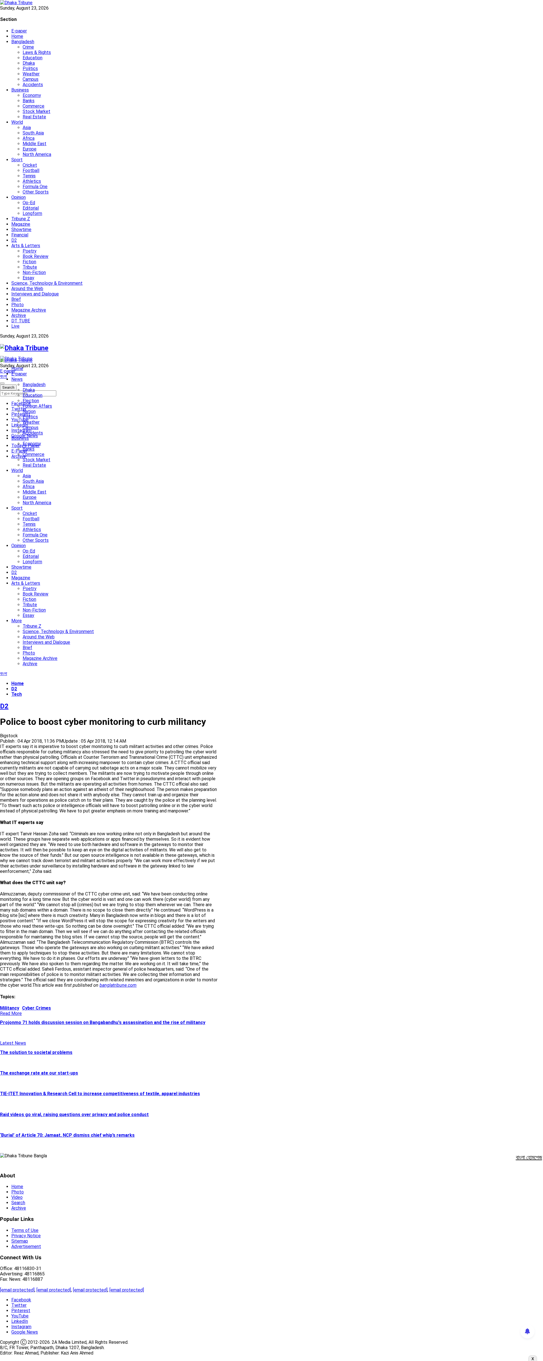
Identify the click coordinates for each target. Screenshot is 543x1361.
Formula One (35, 186)
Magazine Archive (28, 310)
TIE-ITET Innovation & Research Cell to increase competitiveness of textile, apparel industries (100, 1093)
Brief (16, 299)
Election (31, 400)
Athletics (32, 181)
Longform (32, 213)
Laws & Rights (37, 52)
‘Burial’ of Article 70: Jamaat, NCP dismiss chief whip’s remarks (67, 1135)
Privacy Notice (26, 1235)
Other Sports (36, 192)
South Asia (33, 133)
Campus (30, 79)
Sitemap (19, 1241)
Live (15, 326)
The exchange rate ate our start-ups (39, 1073)
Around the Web (27, 288)
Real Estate (34, 116)
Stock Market (36, 111)
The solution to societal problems (36, 1052)
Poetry (29, 251)
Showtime (21, 229)
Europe (29, 149)
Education (32, 57)
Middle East (34, 143)
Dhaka (29, 63)
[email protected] (17, 1290)
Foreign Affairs (37, 406)
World (17, 122)
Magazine (20, 224)
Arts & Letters (25, 245)
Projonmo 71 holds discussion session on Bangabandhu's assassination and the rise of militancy (102, 1022)
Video (17, 1197)
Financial (19, 235)
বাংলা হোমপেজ (529, 1157)
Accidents (33, 84)
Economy (32, 95)
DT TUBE (20, 320)
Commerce (33, 106)
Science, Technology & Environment (47, 283)
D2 (14, 240)
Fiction (29, 261)
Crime (28, 47)
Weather (31, 74)
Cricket (30, 165)
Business (20, 90)
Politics (30, 68)
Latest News (13, 1043)
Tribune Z (20, 218)
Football (31, 170)
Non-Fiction (34, 272)
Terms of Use (24, 1230)
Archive (18, 315)
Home (17, 36)
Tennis (29, 176)
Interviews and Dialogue (35, 294)
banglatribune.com (118, 985)
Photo (17, 304)
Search (18, 1202)
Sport (17, 159)
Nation (29, 411)
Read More (11, 1013)
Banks (29, 100)
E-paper (19, 31)
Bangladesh (22, 41)
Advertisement (26, 1246)
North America (37, 154)
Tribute (30, 267)
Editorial (31, 208)
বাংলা (3, 376)
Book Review (35, 256)
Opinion (18, 197)
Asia (27, 127)
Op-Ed (29, 202)
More (16, 620)
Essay (28, 278)
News (17, 379)
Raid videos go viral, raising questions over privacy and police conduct (74, 1114)
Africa (29, 138)
